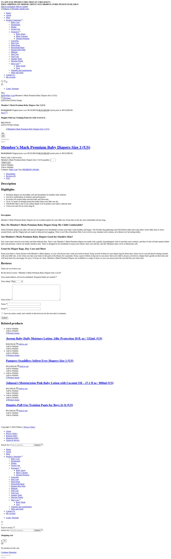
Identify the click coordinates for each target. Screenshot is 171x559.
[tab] (88, 174)
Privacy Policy (29, 427)
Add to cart (6, 163)
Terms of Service (12, 440)
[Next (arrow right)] (4, 141)
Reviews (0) (11, 176)
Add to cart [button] (23, 344)
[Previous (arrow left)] (2, 141)
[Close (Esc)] (2, 139)
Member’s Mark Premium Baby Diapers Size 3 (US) (45, 147)
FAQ (8, 178)
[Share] (4, 139)
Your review (6, 300)
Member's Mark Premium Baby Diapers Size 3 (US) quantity (25, 160)
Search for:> (6, 445)
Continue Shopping (8, 552)
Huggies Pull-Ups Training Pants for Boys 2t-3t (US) (39, 405)
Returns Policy (12, 436)
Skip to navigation (8, 6)
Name (4, 304)
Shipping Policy (12, 438)
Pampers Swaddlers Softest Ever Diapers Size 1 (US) (39, 360)
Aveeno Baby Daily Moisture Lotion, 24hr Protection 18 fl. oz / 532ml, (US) (54, 338)
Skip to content (22, 6)
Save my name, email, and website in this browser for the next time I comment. (35, 313)
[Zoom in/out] (8, 139)
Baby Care (10, 95)
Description (10, 174)
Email (4, 309)
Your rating (6, 281)
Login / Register (12, 89)
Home (3, 95)
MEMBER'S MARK (30, 169)
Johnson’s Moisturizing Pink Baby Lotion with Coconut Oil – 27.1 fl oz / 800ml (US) (59, 383)
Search (37, 445)
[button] (7, 165)
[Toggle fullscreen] (6, 139)
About (8, 431)
